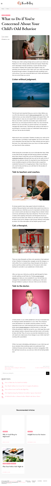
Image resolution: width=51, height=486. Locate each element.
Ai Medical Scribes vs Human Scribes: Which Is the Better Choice (22, 396)
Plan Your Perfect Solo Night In (13, 467)
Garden (29, 481)
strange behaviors (24, 327)
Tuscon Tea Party (13, 481)
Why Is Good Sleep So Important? (10, 435)
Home (3, 15)
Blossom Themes (21, 482)
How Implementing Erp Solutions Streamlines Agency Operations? (23, 393)
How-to (8, 463)
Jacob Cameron (5, 36)
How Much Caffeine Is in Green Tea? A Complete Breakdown (21, 386)
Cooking (40, 481)
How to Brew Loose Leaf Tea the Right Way (16, 389)
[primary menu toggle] (1, 3)
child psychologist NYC (35, 115)
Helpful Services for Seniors (36, 434)
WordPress (9, 483)
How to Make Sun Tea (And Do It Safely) (16, 382)
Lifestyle (8, 15)
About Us (28, 481)
